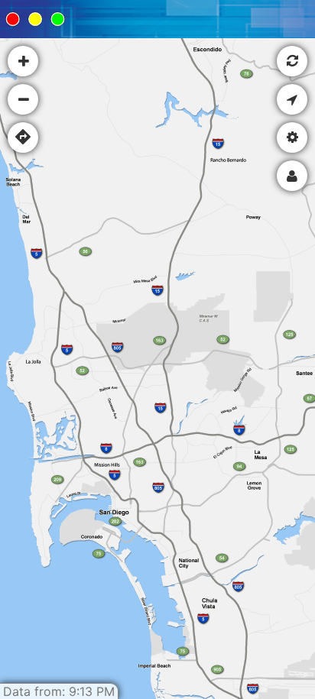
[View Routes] (23, 137)
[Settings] (292, 137)
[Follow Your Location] (292, 99)
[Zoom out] (23, 99)
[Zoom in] (23, 61)
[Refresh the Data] (292, 61)
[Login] (292, 175)
